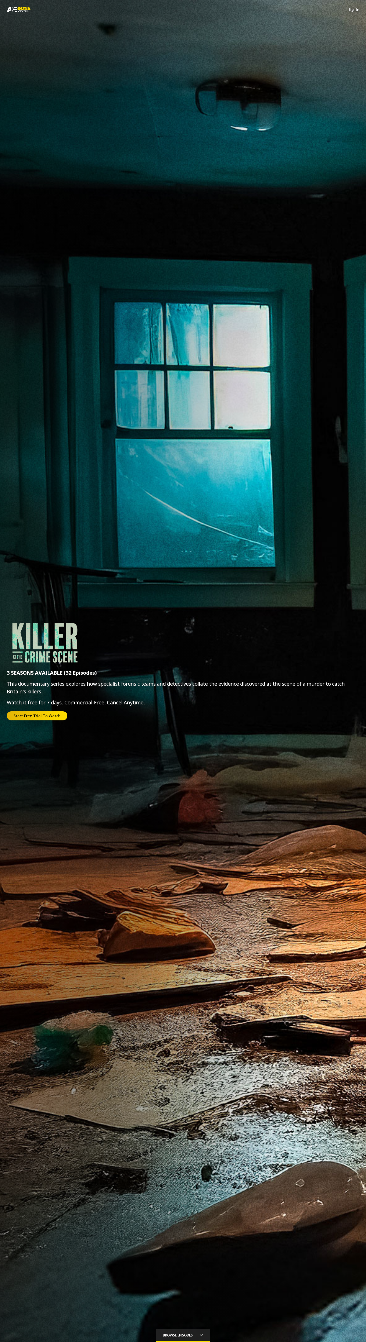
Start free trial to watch (37, 715)
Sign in (353, 9)
